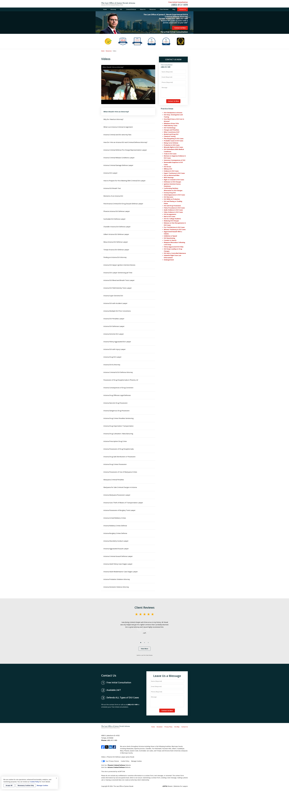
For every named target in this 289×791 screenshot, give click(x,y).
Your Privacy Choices (112, 761)
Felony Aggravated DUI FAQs (173, 247)
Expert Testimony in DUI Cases (174, 173)
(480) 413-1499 (179, 4)
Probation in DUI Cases (171, 145)
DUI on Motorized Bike (171, 175)
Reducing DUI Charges (171, 221)
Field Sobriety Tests (170, 125)
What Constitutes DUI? (171, 132)
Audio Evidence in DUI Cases (173, 210)
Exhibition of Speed (170, 236)
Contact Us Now (180, 28)
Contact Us (182, 9)
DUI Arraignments (170, 214)
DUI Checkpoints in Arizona (173, 112)
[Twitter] (106, 747)
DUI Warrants (168, 197)
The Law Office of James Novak (123, 786)
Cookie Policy (125, 761)
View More (144, 649)
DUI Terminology (169, 128)
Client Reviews (164, 9)
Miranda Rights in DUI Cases (173, 147)
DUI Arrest (167, 167)
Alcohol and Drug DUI (171, 134)
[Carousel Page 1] (141, 642)
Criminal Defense (131, 9)
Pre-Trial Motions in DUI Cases (174, 227)
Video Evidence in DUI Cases (173, 212)
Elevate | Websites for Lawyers (175, 786)
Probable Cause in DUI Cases (173, 141)
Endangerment (169, 260)
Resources (153, 9)
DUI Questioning (169, 238)
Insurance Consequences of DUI (174, 160)
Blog (174, 9)
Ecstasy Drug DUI (170, 193)
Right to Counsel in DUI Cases (174, 180)
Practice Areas (167, 108)
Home (105, 9)
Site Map (176, 727)
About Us (142, 9)
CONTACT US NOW (173, 59)
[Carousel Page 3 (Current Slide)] (148, 642)
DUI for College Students (172, 219)
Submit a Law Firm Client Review (144, 655)
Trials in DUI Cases (170, 154)
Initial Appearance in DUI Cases (174, 195)
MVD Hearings (169, 177)
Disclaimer (160, 727)
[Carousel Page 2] (144, 642)
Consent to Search (170, 240)
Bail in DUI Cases (169, 216)
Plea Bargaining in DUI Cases (173, 138)
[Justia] (114, 747)
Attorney (113, 9)
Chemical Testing (170, 136)
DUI (121, 9)
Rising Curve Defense (171, 143)
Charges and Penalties (171, 130)
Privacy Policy (168, 727)
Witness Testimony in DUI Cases (175, 229)
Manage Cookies (136, 761)
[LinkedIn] (110, 747)
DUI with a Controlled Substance (175, 253)
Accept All (9, 785)
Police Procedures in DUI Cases (174, 208)
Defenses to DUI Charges (172, 182)
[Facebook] (103, 747)
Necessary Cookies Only (26, 785)
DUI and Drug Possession (172, 206)
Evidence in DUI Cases (171, 171)
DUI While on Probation (172, 199)
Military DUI (168, 169)
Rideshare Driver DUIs (171, 123)
